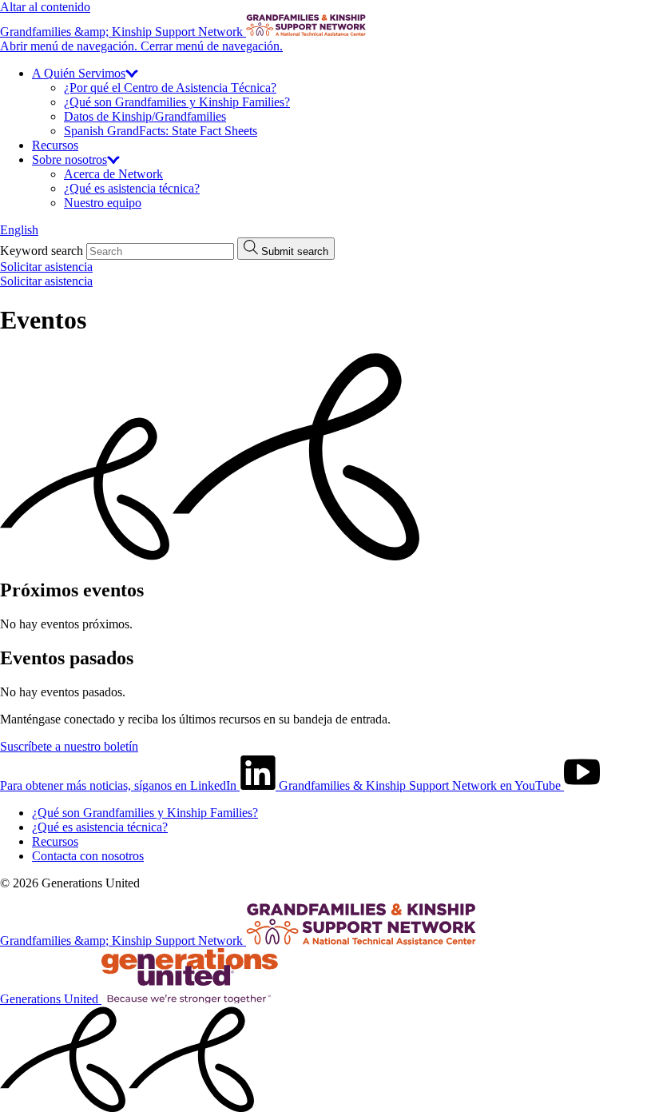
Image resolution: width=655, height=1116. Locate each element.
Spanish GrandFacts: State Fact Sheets (160, 131)
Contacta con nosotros (88, 856)
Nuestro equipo (102, 202)
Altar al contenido (45, 7)
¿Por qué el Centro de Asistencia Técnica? (170, 87)
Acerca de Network (113, 174)
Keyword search (41, 250)
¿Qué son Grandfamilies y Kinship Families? (177, 102)
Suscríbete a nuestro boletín (69, 746)
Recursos (55, 145)
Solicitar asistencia (46, 266)
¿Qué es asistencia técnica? (132, 188)
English (19, 230)
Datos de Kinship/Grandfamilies (145, 116)
